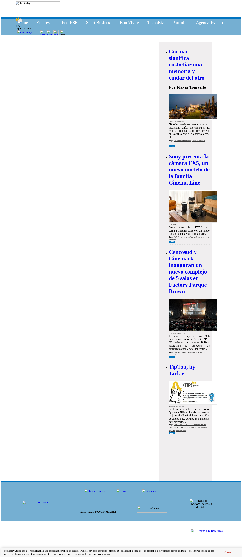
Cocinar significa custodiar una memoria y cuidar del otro (186, 64)
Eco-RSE (70, 22)
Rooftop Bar (181, 431)
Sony (180, 237)
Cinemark (191, 352)
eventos (204, 427)
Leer (172, 146)
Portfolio (180, 22)
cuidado (200, 144)
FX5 (175, 237)
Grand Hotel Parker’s (182, 141)
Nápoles (201, 141)
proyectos (196, 427)
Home (23, 22)
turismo (195, 141)
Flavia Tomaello (175, 144)
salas (197, 352)
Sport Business (98, 22)
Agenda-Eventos (210, 22)
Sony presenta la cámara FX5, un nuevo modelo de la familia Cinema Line (189, 169)
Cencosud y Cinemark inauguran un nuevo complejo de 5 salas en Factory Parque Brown (188, 271)
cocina (185, 144)
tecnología (205, 237)
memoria (192, 144)
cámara (186, 237)
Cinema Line (194, 237)
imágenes (172, 240)
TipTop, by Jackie (182, 370)
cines (184, 352)
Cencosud (178, 352)
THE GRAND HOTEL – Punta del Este (190, 425)
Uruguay (172, 427)
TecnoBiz (155, 22)
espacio (172, 431)
